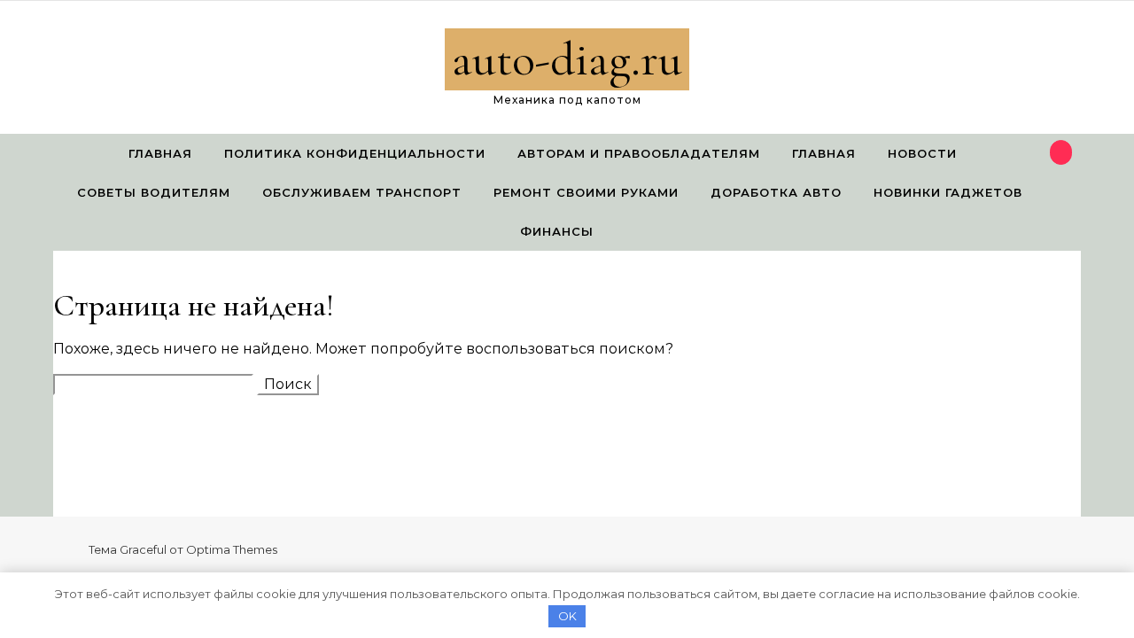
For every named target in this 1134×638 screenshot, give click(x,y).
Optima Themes (231, 549)
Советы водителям (153, 192)
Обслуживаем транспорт (362, 192)
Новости (922, 153)
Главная (160, 153)
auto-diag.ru (567, 59)
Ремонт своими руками (586, 192)
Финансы (557, 231)
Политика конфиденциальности (354, 153)
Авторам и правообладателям (638, 153)
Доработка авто (776, 192)
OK (567, 616)
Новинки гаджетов (948, 192)
